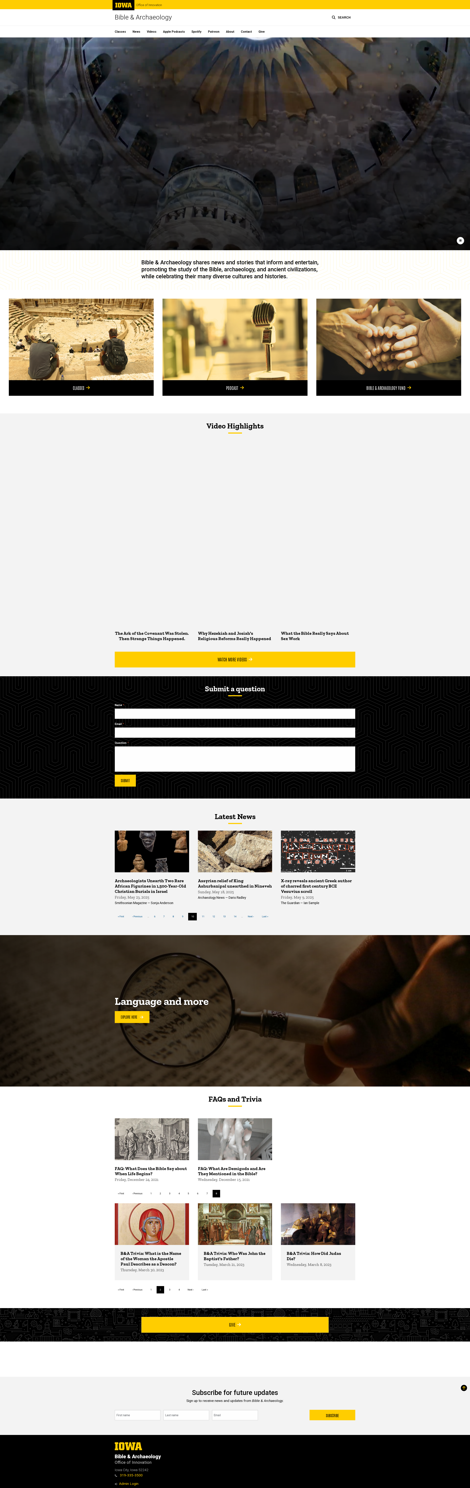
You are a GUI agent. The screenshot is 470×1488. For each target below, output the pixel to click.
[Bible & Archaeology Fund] (388, 339)
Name (118, 705)
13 (225, 916)
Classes (120, 31)
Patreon (213, 31)
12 (215, 916)
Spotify (196, 31)
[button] (341, 17)
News (136, 31)
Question (120, 743)
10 (194, 917)
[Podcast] (234, 339)
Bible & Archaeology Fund (386, 387)
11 (204, 916)
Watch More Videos (232, 659)
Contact (246, 31)
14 (236, 916)
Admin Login (128, 1484)
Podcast (232, 387)
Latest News (235, 816)
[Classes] (81, 339)
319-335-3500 (131, 1475)
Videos (151, 31)
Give (261, 31)
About (230, 31)
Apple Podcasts (174, 31)
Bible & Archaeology (143, 17)
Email (118, 724)
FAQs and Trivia (235, 1099)
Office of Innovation (149, 5)
